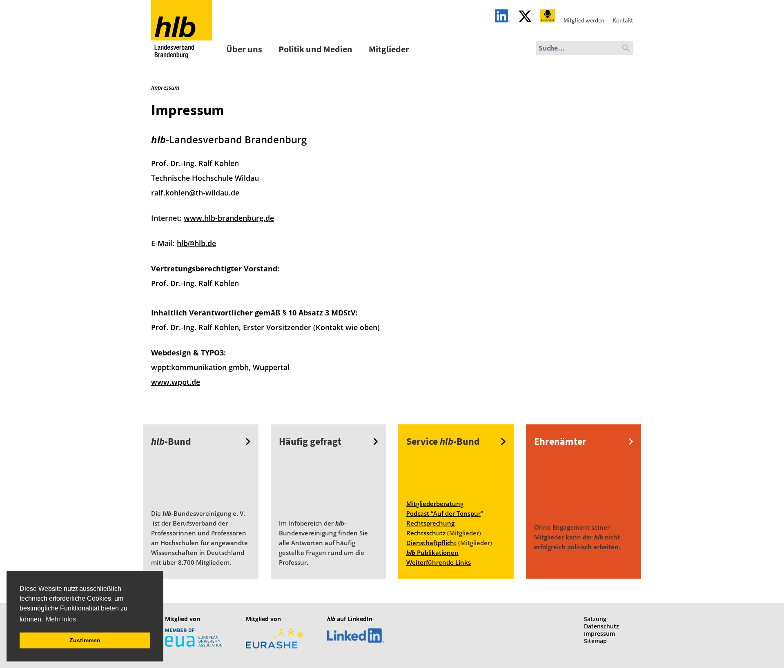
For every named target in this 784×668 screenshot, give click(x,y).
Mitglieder (389, 49)
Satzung (595, 619)
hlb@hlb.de (196, 243)
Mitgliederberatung (434, 503)
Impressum (599, 633)
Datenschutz (601, 626)
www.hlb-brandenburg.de (229, 218)
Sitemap (595, 641)
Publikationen (432, 552)
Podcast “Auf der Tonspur (443, 513)
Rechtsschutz (425, 533)
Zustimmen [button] (84, 640)
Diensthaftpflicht (431, 543)
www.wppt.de (175, 382)
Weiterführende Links (438, 562)
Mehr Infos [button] (61, 619)
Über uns (244, 49)
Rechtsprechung (430, 523)
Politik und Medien (315, 49)
